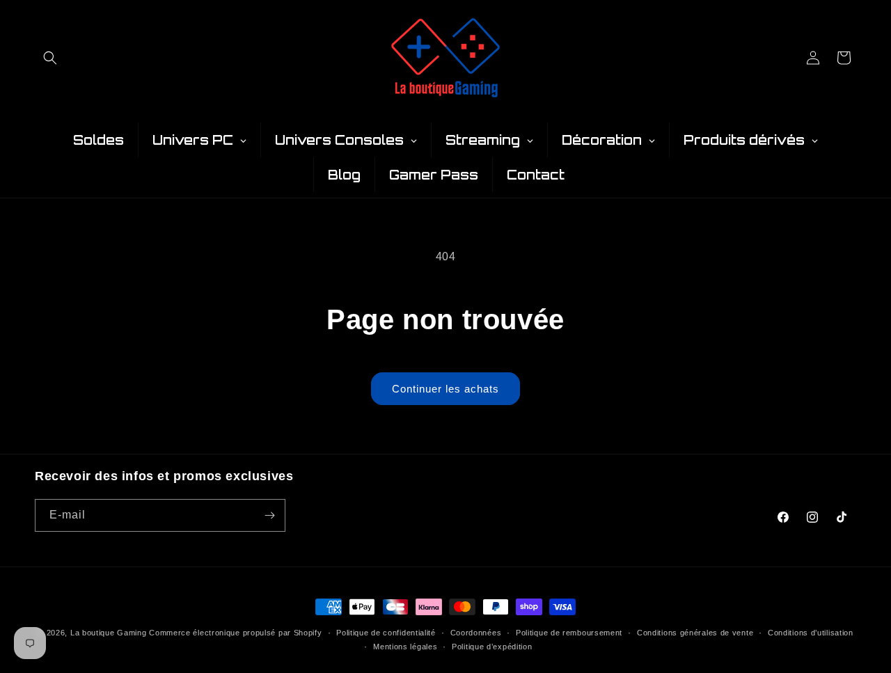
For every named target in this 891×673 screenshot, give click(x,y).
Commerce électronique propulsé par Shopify (235, 632)
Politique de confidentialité (386, 632)
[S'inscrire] (269, 515)
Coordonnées (476, 632)
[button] (50, 57)
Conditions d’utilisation (810, 632)
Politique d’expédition (492, 646)
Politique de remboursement (569, 632)
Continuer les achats (445, 389)
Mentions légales (405, 646)
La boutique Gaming (108, 632)
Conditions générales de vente (695, 632)
